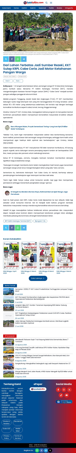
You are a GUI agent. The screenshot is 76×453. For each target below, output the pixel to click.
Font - (18, 81)
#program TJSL (40, 221)
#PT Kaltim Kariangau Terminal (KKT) (18, 221)
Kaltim (24, 8)
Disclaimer (18, 421)
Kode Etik (6, 428)
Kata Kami (6, 8)
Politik (51, 8)
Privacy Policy (6, 437)
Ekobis (59, 8)
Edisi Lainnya (36, 278)
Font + (8, 81)
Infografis (69, 8)
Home (16, 8)
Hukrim (33, 8)
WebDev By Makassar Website (38, 446)
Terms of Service (17, 437)
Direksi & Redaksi (6, 422)
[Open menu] (51, 2)
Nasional (42, 8)
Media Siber (18, 429)
